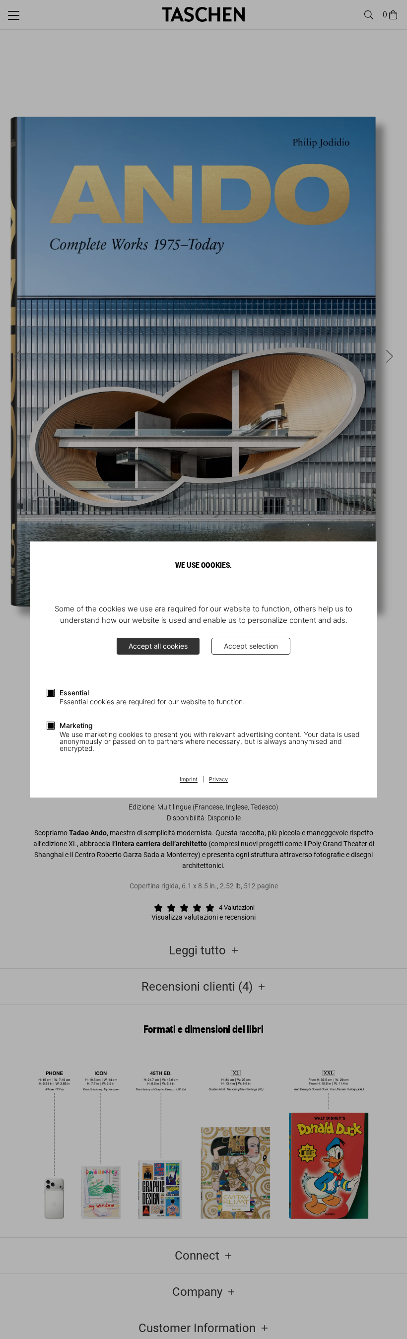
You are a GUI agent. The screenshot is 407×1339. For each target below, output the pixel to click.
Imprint (189, 780)
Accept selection (251, 646)
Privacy (218, 780)
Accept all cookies (158, 646)
